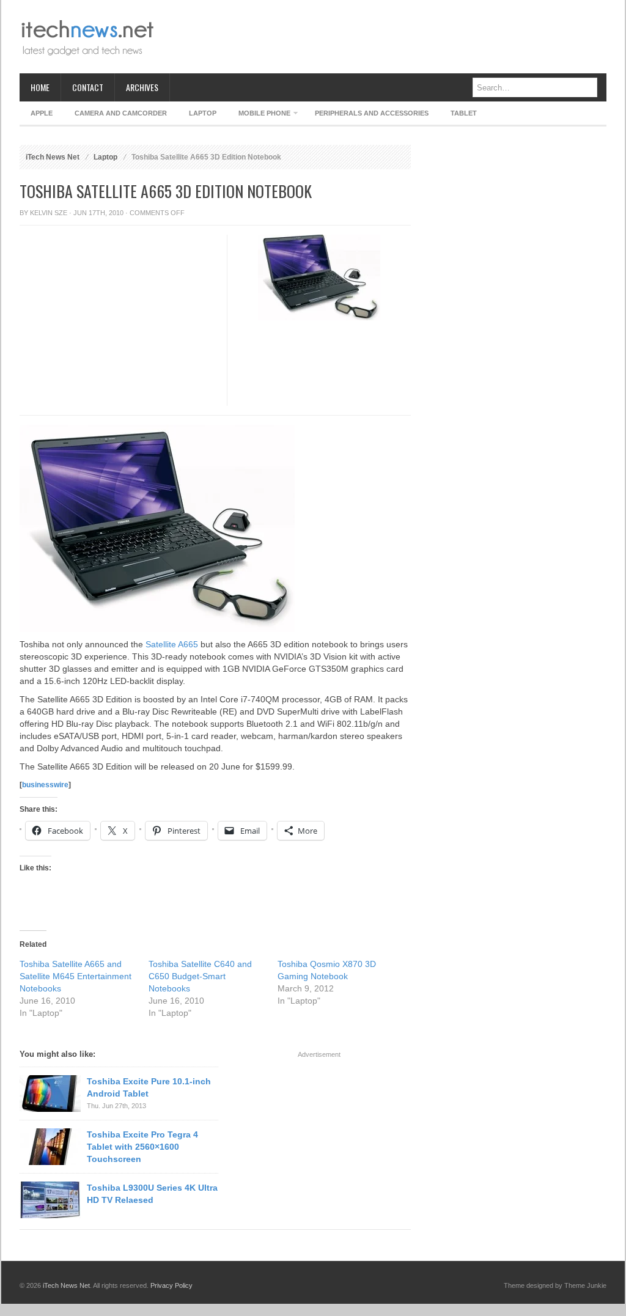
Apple (42, 113)
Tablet (464, 113)
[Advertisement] (383, 36)
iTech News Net (52, 157)
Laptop (202, 113)
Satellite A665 (171, 644)
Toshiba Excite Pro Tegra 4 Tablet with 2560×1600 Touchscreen (142, 1147)
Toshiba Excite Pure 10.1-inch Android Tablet (149, 1087)
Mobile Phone (258, 115)
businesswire (45, 785)
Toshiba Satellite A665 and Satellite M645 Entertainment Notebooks (75, 976)
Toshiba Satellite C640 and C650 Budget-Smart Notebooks (200, 976)
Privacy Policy (171, 1285)
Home (40, 87)
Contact (87, 87)
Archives (142, 87)
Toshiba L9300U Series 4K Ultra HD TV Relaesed (152, 1194)
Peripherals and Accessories (372, 113)
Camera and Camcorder (121, 113)
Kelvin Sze (48, 212)
